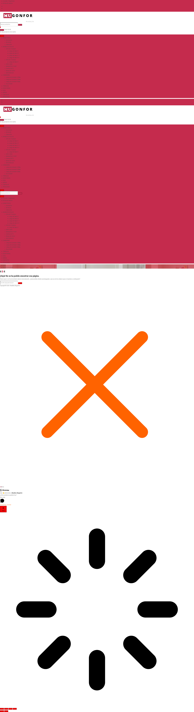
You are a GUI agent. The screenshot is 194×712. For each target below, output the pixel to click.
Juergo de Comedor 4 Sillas (13, 77)
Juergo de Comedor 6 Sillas (13, 79)
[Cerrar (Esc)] (15, 709)
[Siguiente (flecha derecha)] (6, 711)
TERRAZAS (6, 86)
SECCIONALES (10, 73)
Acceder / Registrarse (9, 1)
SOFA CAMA (9, 64)
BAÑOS (5, 92)
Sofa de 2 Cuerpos (11, 59)
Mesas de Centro (10, 70)
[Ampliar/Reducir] (2, 709)
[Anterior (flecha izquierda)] (2, 711)
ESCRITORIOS (6, 88)
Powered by (5, 504)
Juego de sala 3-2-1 (14, 57)
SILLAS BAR (9, 84)
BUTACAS (8, 42)
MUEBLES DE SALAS (8, 46)
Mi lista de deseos (8, 3)
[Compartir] (10, 709)
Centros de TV (10, 68)
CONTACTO (6, 94)
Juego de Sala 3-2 (14, 53)
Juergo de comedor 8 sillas (13, 81)
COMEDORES (6, 75)
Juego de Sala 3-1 (14, 51)
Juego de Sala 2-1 (14, 62)
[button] (97, 487)
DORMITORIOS (7, 38)
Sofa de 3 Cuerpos (11, 49)
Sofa (4, 90)
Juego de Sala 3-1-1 (14, 55)
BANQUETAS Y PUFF (11, 66)
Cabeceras (9, 44)
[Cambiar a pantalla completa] (6, 709)
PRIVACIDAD (6, 97)
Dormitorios (9, 40)
